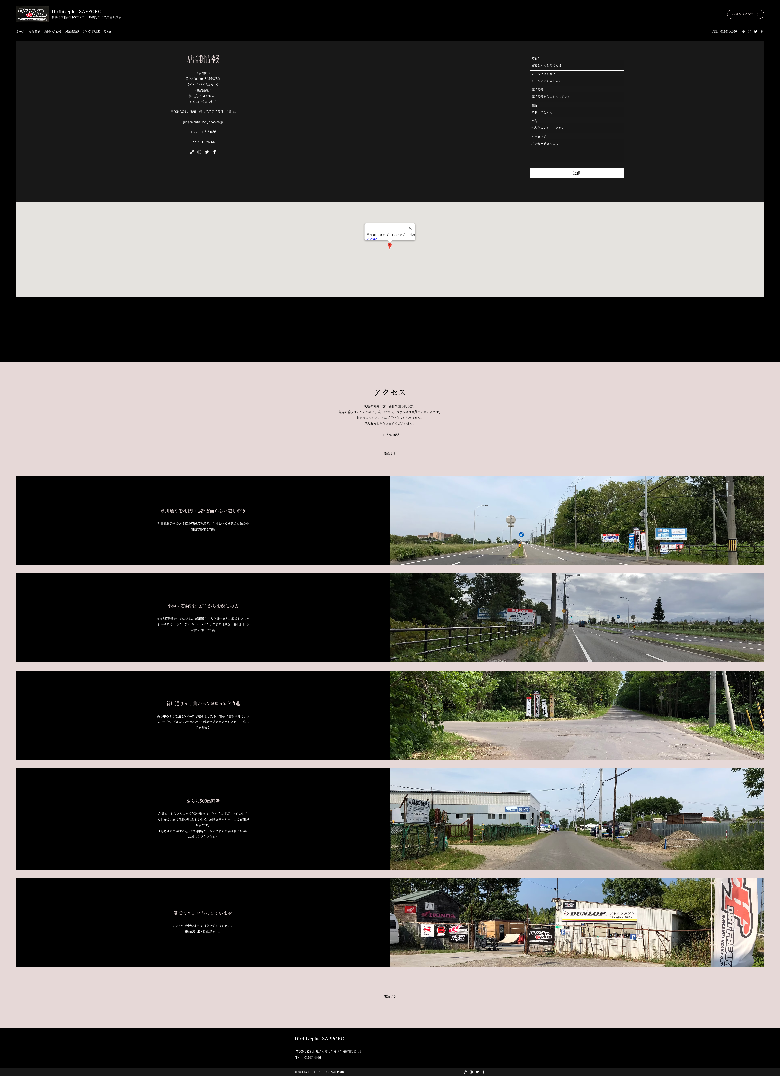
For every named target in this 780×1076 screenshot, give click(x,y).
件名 (534, 121)
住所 (534, 105)
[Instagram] (750, 31)
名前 (534, 58)
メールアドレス (541, 74)
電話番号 (537, 89)
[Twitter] (756, 31)
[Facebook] (762, 31)
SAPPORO (77, 11)
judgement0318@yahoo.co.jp (203, 121)
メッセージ (538, 136)
